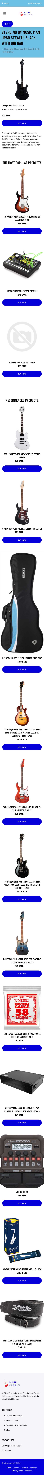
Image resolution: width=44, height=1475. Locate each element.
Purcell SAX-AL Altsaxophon (22, 362)
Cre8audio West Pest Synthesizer (22, 291)
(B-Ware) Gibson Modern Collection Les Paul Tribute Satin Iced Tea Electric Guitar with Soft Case (22, 732)
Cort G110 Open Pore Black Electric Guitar (22, 528)
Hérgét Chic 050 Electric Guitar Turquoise (22, 658)
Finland (6, 3)
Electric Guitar (18, 105)
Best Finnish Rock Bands (16, 1425)
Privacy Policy (17, 1470)
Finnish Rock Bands (14, 1415)
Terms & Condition (29, 1467)
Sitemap (28, 1470)
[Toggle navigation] (5, 13)
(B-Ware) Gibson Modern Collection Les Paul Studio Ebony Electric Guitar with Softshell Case (22, 884)
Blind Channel (12, 1420)
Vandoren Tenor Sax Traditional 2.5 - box (22, 1269)
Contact (16, 1467)
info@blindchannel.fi (34, 3)
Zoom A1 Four (22, 1191)
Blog (8, 1430)
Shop (7, 24)
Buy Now (22, 123)
